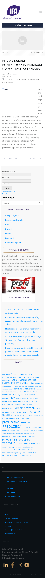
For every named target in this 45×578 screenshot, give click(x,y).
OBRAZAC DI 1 (19, 389)
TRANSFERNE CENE (26, 443)
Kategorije (8, 526)
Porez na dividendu (8, 412)
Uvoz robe (34, 450)
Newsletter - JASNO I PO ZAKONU (17, 522)
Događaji (9, 238)
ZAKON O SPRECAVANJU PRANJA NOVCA (14, 453)
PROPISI (34, 431)
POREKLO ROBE (20, 404)
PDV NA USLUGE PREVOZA (25, 398)
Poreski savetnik (24, 408)
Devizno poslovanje (14, 220)
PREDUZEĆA (12, 426)
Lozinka (5, 178)
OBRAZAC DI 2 (30, 389)
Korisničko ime (8, 172)
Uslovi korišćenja (10, 534)
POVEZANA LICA (19, 415)
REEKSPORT (6, 436)
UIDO (38, 443)
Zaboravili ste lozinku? (8, 191)
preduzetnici (11, 422)
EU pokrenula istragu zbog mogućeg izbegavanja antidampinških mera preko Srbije (24, 320)
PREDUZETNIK (25, 422)
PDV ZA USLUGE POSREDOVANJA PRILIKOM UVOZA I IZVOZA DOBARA (22, 65)
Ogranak (5, 398)
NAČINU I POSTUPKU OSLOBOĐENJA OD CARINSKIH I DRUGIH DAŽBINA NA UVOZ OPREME (22, 386)
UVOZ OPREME (23, 450)
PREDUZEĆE (27, 427)
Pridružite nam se (7, 194)
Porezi (8, 224)
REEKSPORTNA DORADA (22, 436)
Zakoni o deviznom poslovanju (16, 481)
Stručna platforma (11, 519)
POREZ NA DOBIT (21, 412)
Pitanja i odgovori (13, 242)
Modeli (8, 233)
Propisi (8, 229)
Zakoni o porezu (10, 492)
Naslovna (8, 515)
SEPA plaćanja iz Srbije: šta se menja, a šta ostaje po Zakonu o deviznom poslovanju (23, 340)
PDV (12, 397)
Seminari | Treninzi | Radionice (15, 530)
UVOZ (14, 450)
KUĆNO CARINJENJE (19, 377)
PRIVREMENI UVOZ (23, 430)
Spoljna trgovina (12, 215)
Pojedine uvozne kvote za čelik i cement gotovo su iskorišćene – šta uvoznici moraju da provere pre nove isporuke (23, 351)
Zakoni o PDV (10, 489)
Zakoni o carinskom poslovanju (16, 485)
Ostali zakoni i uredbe (12, 496)
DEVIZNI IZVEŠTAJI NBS (9, 374)
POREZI (39, 408)
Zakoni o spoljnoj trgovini (14, 477)
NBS (10, 389)
